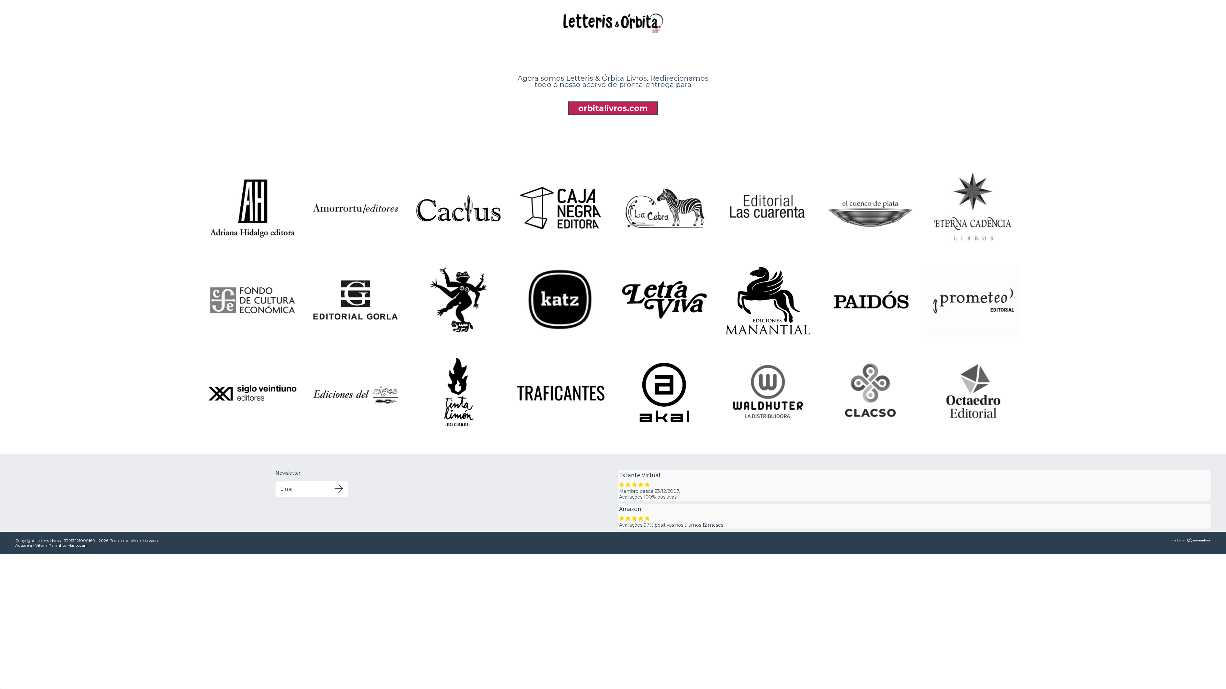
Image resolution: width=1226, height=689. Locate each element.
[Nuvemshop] (1191, 541)
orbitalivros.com (613, 108)
